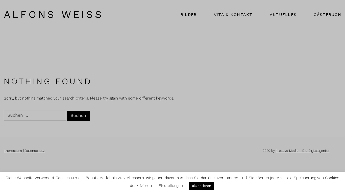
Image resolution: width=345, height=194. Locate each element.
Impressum (13, 151)
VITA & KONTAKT (233, 14)
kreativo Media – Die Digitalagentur (303, 151)
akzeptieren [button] (201, 186)
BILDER (189, 14)
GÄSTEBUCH (327, 14)
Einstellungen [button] (171, 185)
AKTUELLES (283, 14)
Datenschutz (35, 151)
